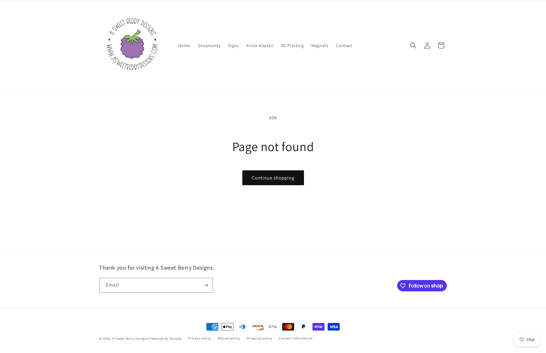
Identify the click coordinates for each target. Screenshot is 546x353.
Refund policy (229, 338)
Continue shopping (273, 178)
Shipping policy (259, 338)
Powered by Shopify (165, 338)
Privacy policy (199, 338)
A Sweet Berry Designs (130, 338)
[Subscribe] (206, 285)
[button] (413, 45)
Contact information (296, 338)
